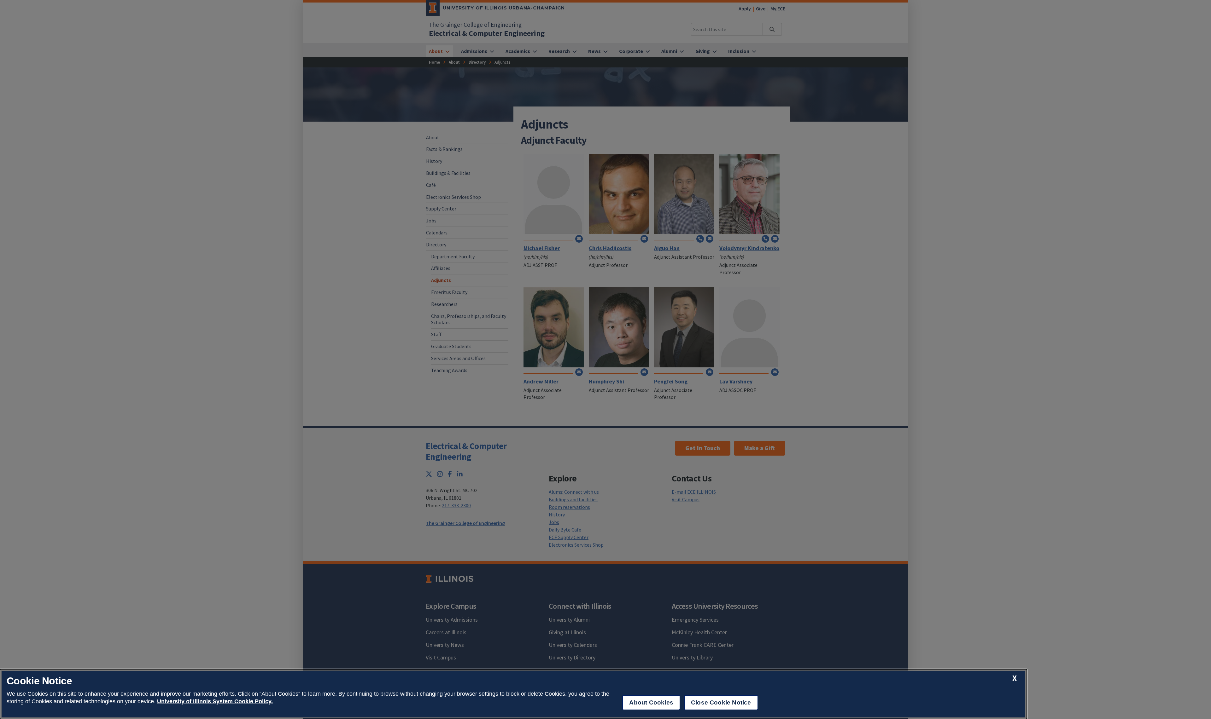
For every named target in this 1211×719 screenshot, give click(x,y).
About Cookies (651, 702)
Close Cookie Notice (721, 702)
